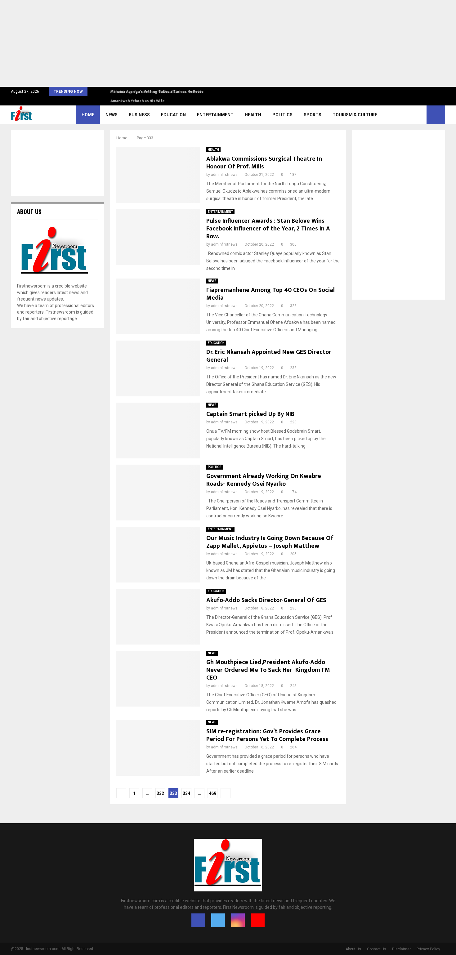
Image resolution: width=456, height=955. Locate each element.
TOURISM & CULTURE (355, 114)
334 (186, 793)
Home (88, 114)
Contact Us (376, 949)
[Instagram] (238, 920)
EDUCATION (173, 114)
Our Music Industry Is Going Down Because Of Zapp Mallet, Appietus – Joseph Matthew (269, 542)
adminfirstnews (224, 174)
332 (160, 793)
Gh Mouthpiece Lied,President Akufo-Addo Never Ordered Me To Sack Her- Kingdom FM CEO (268, 670)
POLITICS (282, 114)
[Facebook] (198, 920)
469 (212, 793)
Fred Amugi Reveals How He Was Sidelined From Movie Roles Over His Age (174, 91)
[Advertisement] (186, 43)
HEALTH (253, 114)
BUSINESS (139, 114)
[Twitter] (218, 920)
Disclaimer (401, 949)
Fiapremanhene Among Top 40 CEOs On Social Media (270, 294)
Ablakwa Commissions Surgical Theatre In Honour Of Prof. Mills (264, 163)
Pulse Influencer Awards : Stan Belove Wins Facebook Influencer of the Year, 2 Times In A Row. (268, 229)
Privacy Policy (428, 949)
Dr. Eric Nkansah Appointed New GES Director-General (269, 356)
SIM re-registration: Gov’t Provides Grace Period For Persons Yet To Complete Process (267, 735)
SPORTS (312, 114)
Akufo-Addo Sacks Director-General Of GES (266, 600)
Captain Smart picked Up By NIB (250, 414)
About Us (353, 949)
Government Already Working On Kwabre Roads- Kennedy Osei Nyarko (263, 480)
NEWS (111, 114)
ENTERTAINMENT (215, 114)
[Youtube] (258, 920)
